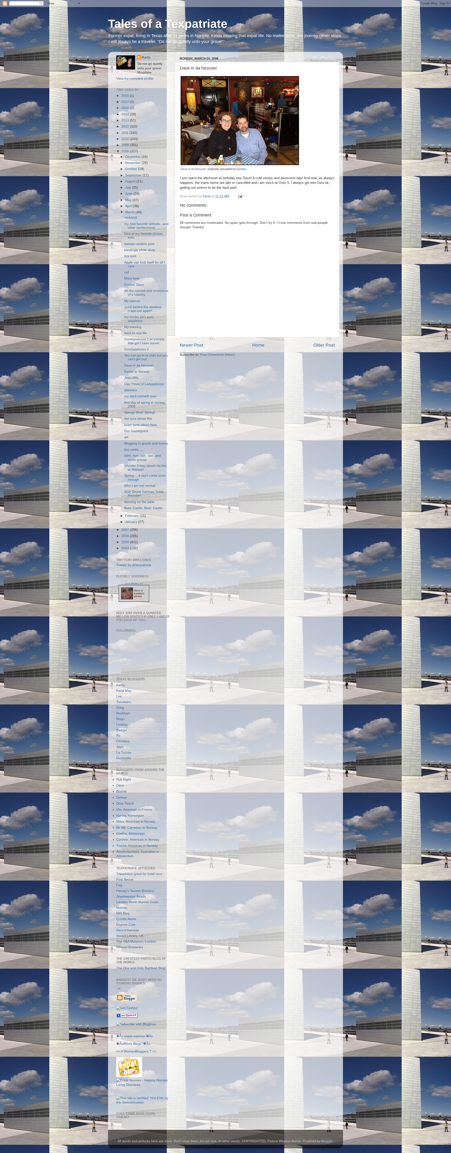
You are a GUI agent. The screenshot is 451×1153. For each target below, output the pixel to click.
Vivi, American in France (134, 809)
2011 (125, 133)
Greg (120, 707)
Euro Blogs (133, 1043)
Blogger (327, 1141)
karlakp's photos (139, 595)
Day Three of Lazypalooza (143, 384)
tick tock (130, 256)
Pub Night (123, 779)
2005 (125, 542)
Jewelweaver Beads (131, 896)
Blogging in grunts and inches (146, 443)
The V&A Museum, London (136, 941)
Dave (120, 785)
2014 (125, 114)
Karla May (123, 691)
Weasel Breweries (129, 947)
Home (258, 345)
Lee (119, 696)
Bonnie (121, 791)
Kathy (120, 685)
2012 (125, 126)
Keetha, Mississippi (130, 833)
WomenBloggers (136, 1051)
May (128, 200)
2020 (125, 95)
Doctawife (123, 758)
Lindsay (122, 724)
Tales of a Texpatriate (167, 23)
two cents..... (133, 449)
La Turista (123, 752)
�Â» (149, 1036)
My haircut (132, 301)
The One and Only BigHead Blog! (141, 968)
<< (118, 1051)
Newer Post (191, 345)
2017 (125, 102)
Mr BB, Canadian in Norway (136, 827)
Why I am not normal (139, 486)
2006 (125, 536)
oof (126, 272)
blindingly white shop (139, 250)
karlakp (241, 169)
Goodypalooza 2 (136, 349)
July (128, 187)
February (132, 516)
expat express (134, 1036)
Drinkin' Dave (134, 284)
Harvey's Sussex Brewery (135, 891)
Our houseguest (136, 431)
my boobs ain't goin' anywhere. (139, 318)
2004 (125, 548)
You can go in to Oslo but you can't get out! (146, 357)
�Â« (119, 1036)
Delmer (121, 797)
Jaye (119, 747)
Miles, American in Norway (136, 821)
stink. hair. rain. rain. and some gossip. (142, 457)
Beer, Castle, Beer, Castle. (143, 508)
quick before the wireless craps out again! (142, 309)
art (126, 437)
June (129, 193)
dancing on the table (139, 502)
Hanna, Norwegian (130, 815)
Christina (122, 741)
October (131, 169)
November (133, 163)
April (129, 206)
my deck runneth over (140, 396)
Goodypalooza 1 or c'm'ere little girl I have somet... (144, 341)
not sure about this (138, 418)
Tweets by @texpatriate (133, 565)
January (131, 522)
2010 (125, 139)
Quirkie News (126, 919)
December (133, 157)
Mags (120, 719)
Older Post (324, 345)
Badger (121, 730)
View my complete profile (134, 78)
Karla (146, 57)
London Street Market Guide (137, 902)
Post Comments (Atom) (217, 354)
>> (154, 1051)
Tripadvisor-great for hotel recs (139, 874)
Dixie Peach (125, 803)
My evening (132, 327)
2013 (125, 120)
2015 (125, 108)
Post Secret (124, 879)
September (134, 175)
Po (118, 735)
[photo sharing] (240, 164)
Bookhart (123, 713)
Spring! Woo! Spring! (139, 412)
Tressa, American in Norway (137, 845)
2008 (125, 151)
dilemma (130, 390)
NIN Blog (122, 913)
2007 (125, 529)
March (130, 212)
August (130, 181)
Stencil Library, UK (130, 936)
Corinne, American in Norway (137, 839)
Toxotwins (123, 702)
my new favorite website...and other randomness (146, 225)
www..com (134, 583)
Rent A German (127, 930)
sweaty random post (139, 244)
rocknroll (130, 217)
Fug (119, 885)
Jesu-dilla (131, 377)
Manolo (121, 907)
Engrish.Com (126, 924)
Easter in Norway (137, 371)
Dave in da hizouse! (193, 169)
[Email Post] (239, 196)
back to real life (135, 333)
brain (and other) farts (140, 425)
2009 (125, 145)
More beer (132, 278)
